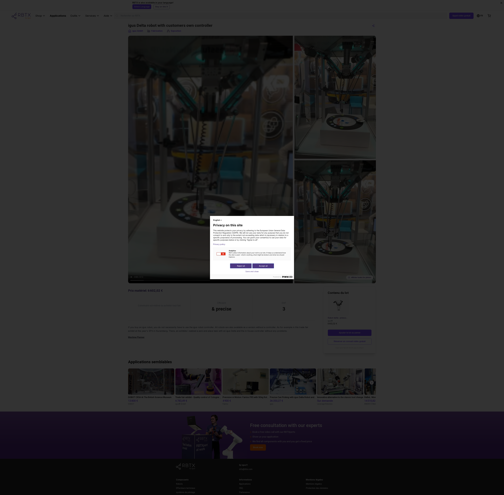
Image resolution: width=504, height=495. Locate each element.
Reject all (241, 266)
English (216, 220)
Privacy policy (219, 244)
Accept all (263, 266)
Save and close (252, 271)
